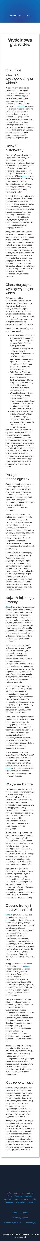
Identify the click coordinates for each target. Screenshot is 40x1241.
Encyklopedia (15, 16)
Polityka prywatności (20, 1218)
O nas (28, 16)
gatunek (25, 176)
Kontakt (25, 1213)
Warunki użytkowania (12, 1223)
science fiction (11, 765)
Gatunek (21, 106)
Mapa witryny (30, 1223)
